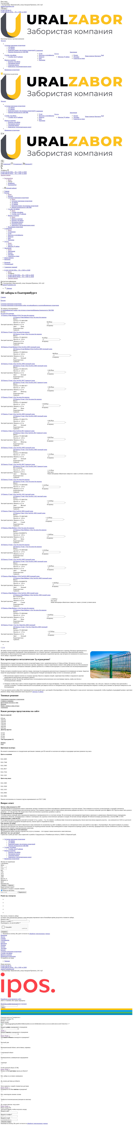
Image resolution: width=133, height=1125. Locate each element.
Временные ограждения (51, 305)
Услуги (10, 245)
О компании (12, 232)
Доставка (3, 948)
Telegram (9, 288)
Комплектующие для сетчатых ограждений (20, 310)
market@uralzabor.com (7, 6)
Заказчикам (11, 251)
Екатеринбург (12, 185)
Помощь (3, 945)
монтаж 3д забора (37, 691)
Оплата (3, 946)
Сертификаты (5, 940)
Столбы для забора (17, 212)
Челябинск (11, 183)
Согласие (24, 1004)
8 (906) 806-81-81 (14, 12)
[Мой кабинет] (2, 166)
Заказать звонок (5, 175)
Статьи (3, 942)
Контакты (4, 943)
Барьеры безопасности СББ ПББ (44, 310)
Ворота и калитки (17, 219)
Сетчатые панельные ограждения (22, 201)
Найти (3, 1007)
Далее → (3, 1030)
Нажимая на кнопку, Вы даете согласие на (26, 933)
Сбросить (10, 885)
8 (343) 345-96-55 (6, 10)
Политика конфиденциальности (11, 1004)
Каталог (10, 196)
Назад (10, 180)
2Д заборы (4, 310)
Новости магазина (8, 890)
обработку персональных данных (39, 933)
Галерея (3, 938)
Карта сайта (3, 1002)
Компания (4, 935)
